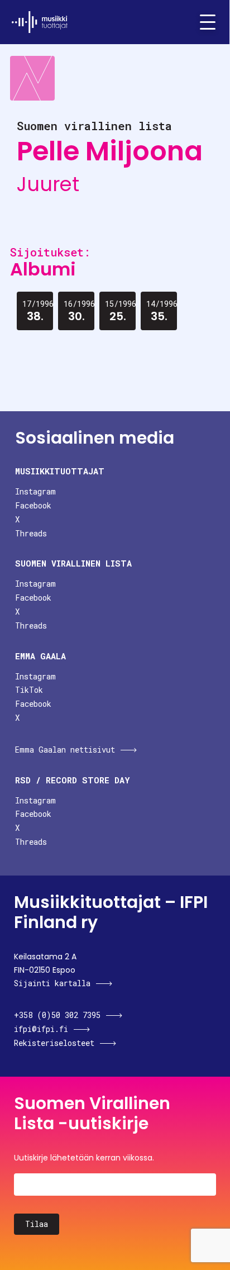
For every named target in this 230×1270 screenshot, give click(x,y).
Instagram (35, 491)
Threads (31, 533)
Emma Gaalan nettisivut (65, 749)
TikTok (29, 689)
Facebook (33, 505)
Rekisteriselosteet (54, 1043)
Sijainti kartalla (52, 983)
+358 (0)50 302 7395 (57, 1015)
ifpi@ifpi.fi (41, 1029)
